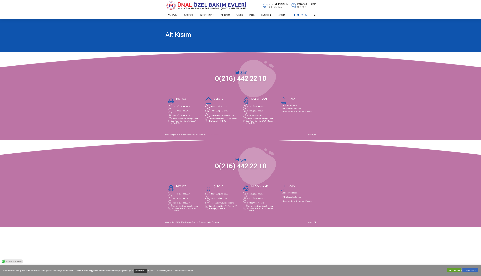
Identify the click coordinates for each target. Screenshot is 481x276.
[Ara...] (315, 15)
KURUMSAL (188, 15)
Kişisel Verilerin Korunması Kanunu (297, 111)
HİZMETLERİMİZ (207, 15)
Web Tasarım (213, 134)
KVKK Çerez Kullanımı (291, 108)
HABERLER (266, 15)
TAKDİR (239, 15)
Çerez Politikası (140, 271)
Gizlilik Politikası (289, 105)
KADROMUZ (225, 15)
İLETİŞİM (281, 15)
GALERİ (252, 15)
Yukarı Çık (312, 134)
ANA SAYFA (172, 15)
